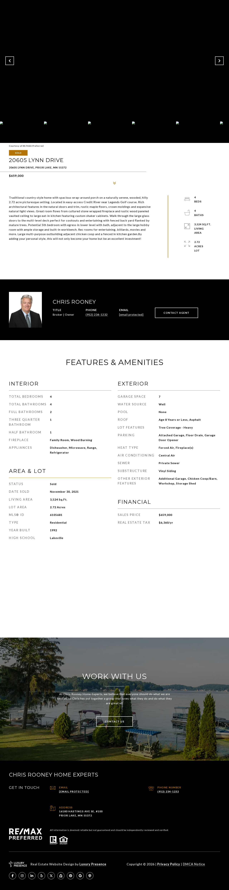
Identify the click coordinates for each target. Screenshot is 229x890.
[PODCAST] (89, 875)
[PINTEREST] (70, 875)
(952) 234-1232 (97, 314)
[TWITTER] (51, 875)
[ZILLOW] (60, 875)
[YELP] (41, 875)
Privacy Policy (168, 864)
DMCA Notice (194, 864)
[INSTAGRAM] (22, 875)
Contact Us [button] (114, 721)
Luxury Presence (92, 864)
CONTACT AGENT (176, 312)
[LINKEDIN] (31, 875)
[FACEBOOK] (12, 875)
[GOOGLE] (80, 875)
